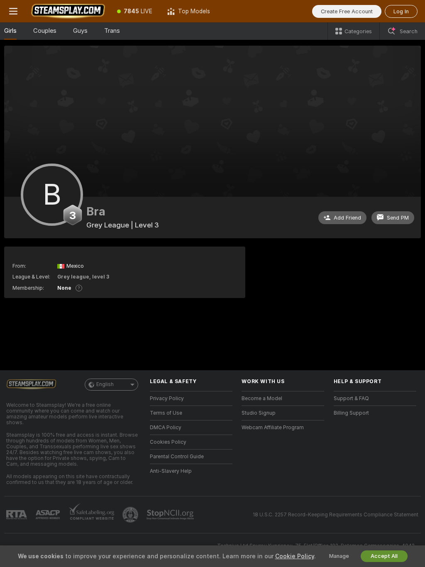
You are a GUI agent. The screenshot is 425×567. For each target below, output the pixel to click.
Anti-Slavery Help (171, 471)
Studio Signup (259, 413)
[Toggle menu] (13, 11)
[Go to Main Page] (68, 11)
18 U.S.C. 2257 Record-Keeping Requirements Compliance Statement (335, 515)
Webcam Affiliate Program (273, 427)
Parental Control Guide (177, 456)
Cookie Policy (294, 556)
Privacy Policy (167, 398)
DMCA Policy (165, 427)
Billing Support (351, 413)
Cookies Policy (168, 442)
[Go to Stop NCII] (171, 515)
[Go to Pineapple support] (131, 515)
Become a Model (262, 398)
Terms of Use (166, 413)
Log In (401, 11)
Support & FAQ (351, 398)
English (105, 384)
